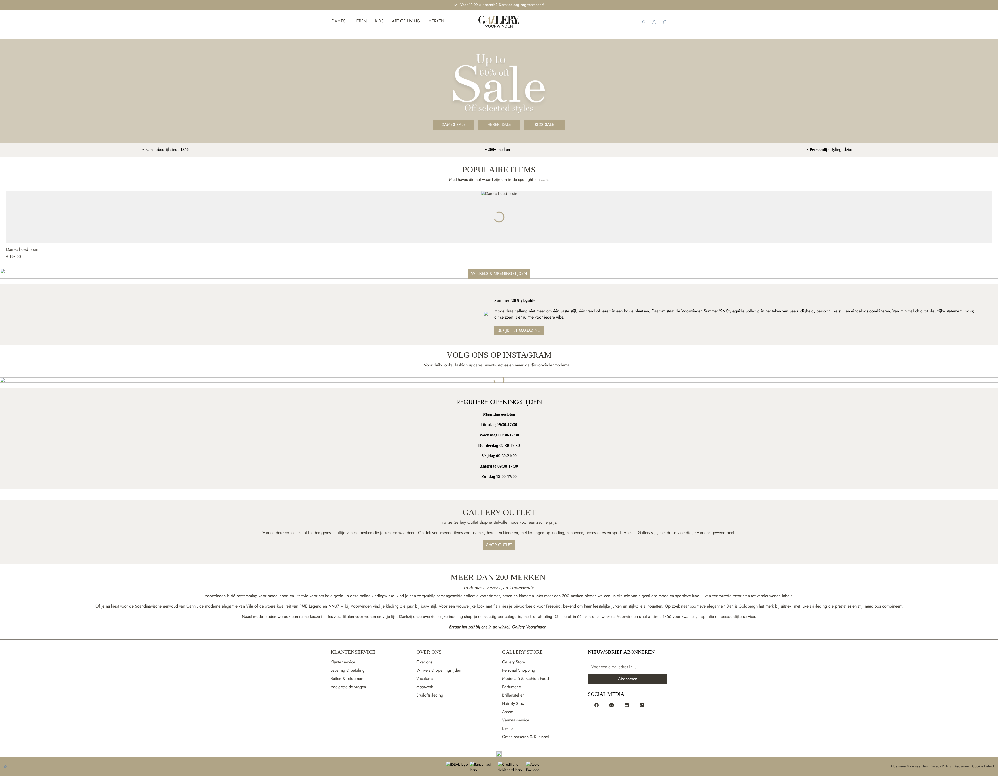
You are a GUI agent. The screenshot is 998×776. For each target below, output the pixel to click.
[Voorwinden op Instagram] (611, 705)
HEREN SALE (499, 124)
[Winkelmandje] (665, 21)
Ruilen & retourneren (348, 678)
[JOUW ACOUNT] (654, 21)
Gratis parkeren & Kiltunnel (525, 737)
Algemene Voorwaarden (909, 766)
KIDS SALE (544, 124)
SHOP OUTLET (499, 545)
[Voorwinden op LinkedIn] (626, 705)
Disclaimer (961, 766)
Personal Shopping (518, 670)
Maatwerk (424, 687)
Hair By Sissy (513, 703)
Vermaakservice (515, 720)
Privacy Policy (940, 766)
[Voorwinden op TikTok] (641, 705)
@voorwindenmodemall (551, 365)
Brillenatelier (513, 695)
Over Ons (429, 652)
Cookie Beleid (983, 766)
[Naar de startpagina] (499, 22)
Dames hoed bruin (22, 249)
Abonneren (627, 679)
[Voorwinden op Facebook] (596, 705)
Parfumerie (511, 687)
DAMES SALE (453, 124)
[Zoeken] (643, 21)
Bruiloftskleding (429, 695)
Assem (507, 712)
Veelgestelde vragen (348, 687)
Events (507, 728)
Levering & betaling (348, 670)
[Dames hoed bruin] (499, 217)
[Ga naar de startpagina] (499, 754)
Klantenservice (353, 652)
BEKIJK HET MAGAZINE (519, 330)
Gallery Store (522, 652)
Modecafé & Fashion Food (525, 678)
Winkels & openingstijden (438, 670)
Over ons (424, 662)
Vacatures (424, 678)
